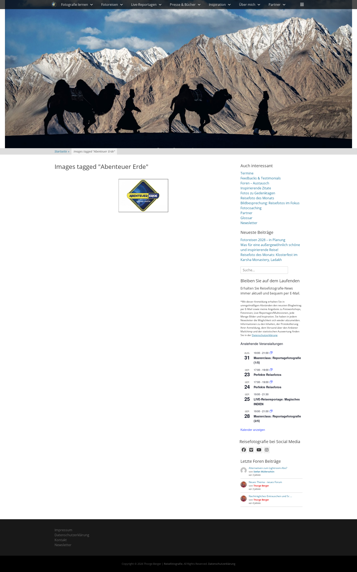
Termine (246, 173)
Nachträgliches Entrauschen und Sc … (270, 496)
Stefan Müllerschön (263, 471)
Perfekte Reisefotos (267, 375)
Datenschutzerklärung (264, 335)
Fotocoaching (251, 208)
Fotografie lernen (74, 4)
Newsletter (248, 223)
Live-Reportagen (144, 4)
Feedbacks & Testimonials (260, 178)
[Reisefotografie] (53, 4)
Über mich (247, 4)
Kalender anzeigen (252, 430)
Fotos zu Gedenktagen (257, 193)
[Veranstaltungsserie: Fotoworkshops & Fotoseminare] (271, 369)
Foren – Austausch (254, 183)
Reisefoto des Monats (257, 198)
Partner (275, 4)
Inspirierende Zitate (255, 188)
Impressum (63, 530)
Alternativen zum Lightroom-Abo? (268, 468)
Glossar (246, 218)
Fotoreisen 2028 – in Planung (262, 240)
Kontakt (61, 540)
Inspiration (217, 4)
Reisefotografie (173, 564)
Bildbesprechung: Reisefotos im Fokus (270, 203)
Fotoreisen (109, 4)
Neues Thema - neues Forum (265, 482)
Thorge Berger (261, 485)
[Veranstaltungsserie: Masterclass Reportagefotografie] (271, 352)
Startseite (62, 151)
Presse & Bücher (183, 4)
